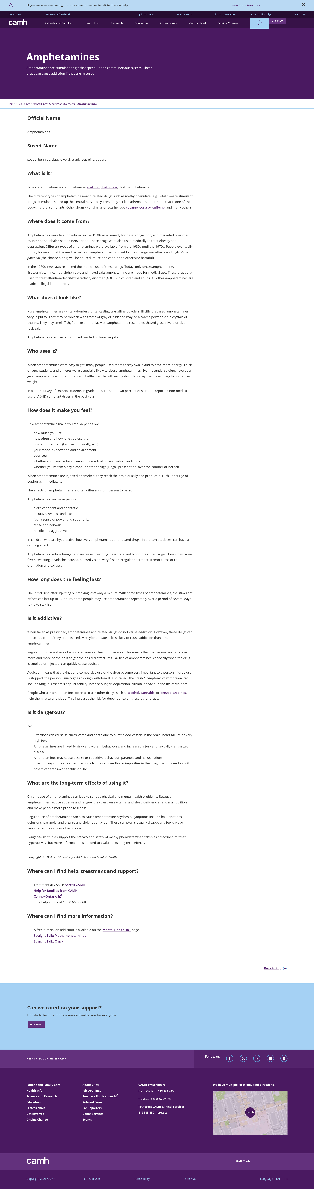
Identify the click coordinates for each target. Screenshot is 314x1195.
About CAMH (91, 1085)
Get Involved (35, 1114)
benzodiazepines (173, 693)
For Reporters (92, 1108)
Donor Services (92, 1114)
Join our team (146, 14)
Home (11, 104)
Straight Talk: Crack (48, 941)
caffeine (158, 207)
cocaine (132, 207)
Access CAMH (75, 885)
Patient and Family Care (43, 1085)
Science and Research (41, 1096)
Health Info (23, 104)
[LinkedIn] (256, 1058)
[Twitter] (243, 1058)
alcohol (133, 693)
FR (304, 14)
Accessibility (258, 14)
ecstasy (145, 207)
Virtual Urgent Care (225, 14)
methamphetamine (102, 187)
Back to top (272, 968)
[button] (59, 23)
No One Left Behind (58, 14)
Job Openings (91, 1091)
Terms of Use (91, 1179)
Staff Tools (243, 1161)
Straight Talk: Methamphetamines (60, 935)
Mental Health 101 (117, 930)
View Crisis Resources (246, 5)
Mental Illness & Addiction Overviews (54, 104)
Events (87, 1119)
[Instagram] (270, 1058)
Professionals (35, 1108)
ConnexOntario (45, 896)
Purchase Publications (97, 1096)
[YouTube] (284, 1058)
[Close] (303, 5)
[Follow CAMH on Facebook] (229, 1058)
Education (33, 1102)
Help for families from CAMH (56, 891)
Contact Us (15, 14)
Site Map (190, 1179)
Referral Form (184, 14)
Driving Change (37, 1119)
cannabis (148, 693)
